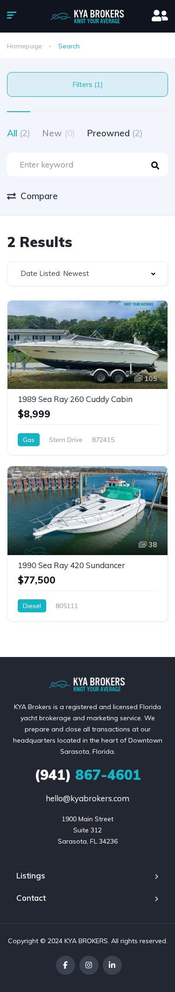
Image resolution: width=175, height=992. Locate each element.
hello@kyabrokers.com (87, 798)
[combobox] (87, 273)
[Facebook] (65, 965)
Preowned (115, 133)
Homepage (24, 46)
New (58, 133)
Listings (30, 875)
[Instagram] (88, 965)
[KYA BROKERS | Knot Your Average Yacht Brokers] (87, 16)
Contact (31, 898)
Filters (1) (87, 84)
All (18, 133)
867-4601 (88, 775)
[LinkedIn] (112, 965)
